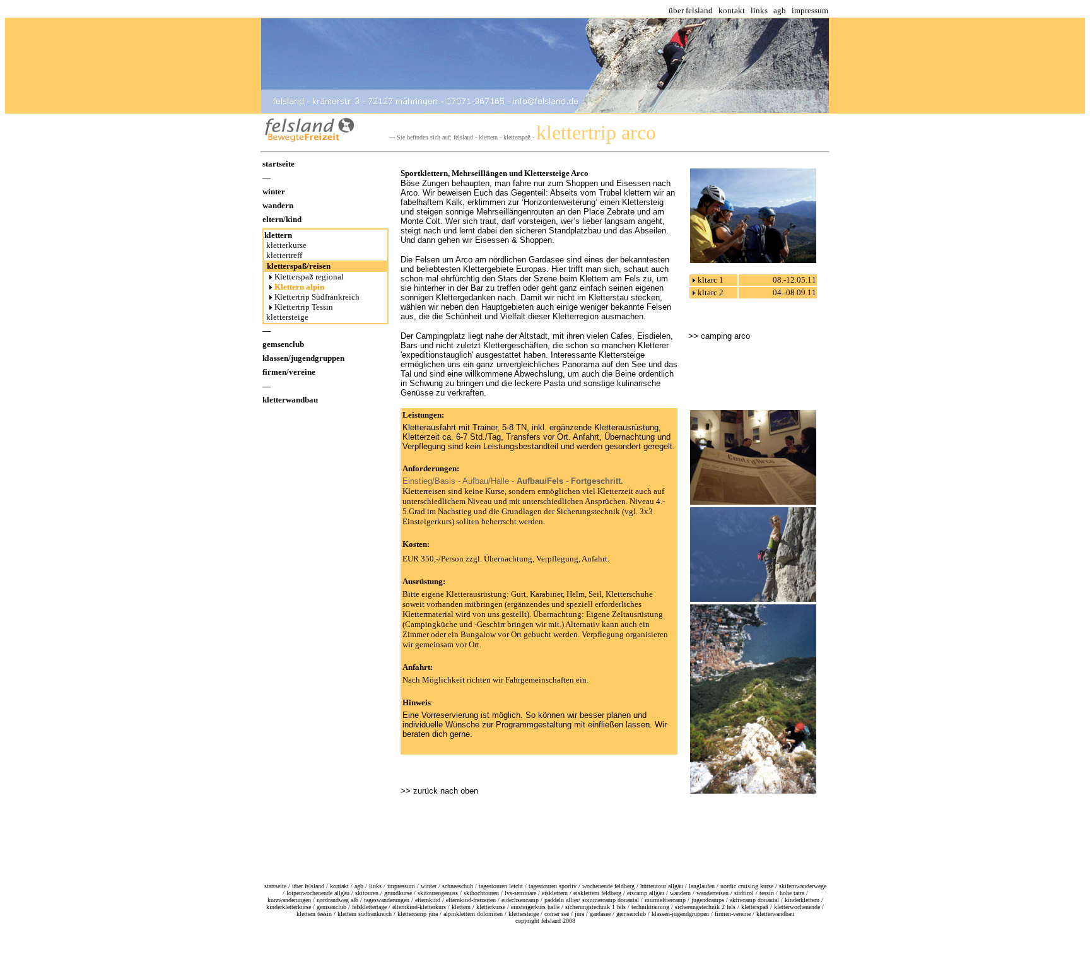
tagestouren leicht (501, 886)
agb (779, 10)
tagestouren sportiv (553, 886)
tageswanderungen (386, 899)
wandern (277, 205)
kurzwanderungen (289, 899)
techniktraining (650, 906)
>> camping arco (719, 336)
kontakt (731, 10)
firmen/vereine (288, 372)
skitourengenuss (438, 893)
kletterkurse (285, 245)
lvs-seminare (520, 893)
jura (579, 913)
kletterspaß (754, 906)
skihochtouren (481, 893)
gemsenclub (283, 344)
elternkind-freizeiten (471, 899)
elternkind (427, 899)
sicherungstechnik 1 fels (595, 906)
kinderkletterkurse (288, 906)
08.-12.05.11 (794, 280)
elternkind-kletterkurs (419, 906)
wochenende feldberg (608, 886)
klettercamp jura (417, 913)
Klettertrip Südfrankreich (317, 297)
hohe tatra (792, 893)
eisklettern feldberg (597, 893)
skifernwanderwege (802, 886)
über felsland (691, 10)
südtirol (744, 893)
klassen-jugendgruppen (680, 913)
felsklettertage (369, 906)
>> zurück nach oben (439, 791)
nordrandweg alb (337, 899)
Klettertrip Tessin (303, 307)
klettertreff (283, 255)
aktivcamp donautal (754, 899)
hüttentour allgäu (661, 886)
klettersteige (286, 317)
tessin (766, 893)
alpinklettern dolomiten (473, 913)
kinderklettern (802, 899)
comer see (556, 913)
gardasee (600, 913)
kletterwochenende (797, 906)
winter (273, 191)
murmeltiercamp (665, 899)
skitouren (366, 893)
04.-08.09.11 (794, 292)
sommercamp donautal (610, 899)
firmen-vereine (733, 913)
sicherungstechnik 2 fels (705, 906)
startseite (278, 163)
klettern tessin (314, 913)
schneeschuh (457, 886)
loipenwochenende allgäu (317, 893)
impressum (810, 10)
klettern (278, 235)
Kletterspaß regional (309, 276)
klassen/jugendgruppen (303, 358)
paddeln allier (561, 899)
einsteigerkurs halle (535, 906)
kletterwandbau (290, 399)
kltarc (707, 280)
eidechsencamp (520, 899)
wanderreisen (712, 893)
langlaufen (702, 886)
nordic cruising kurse (746, 886)
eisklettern (555, 893)
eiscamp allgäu (645, 893)
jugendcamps (707, 899)
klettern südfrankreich (364, 913)
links (759, 10)
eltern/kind (282, 219)
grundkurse (398, 893)
